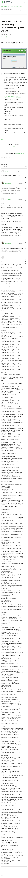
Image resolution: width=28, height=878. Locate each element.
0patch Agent (19, 6)
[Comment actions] (25, 177)
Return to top (4, 157)
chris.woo (7, 171)
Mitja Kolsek (8, 183)
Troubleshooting (11, 6)
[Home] (6, 2)
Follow (4, 36)
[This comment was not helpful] (25, 175)
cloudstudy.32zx (9, 199)
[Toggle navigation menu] (24, 2)
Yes (10, 146)
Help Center (4, 6)
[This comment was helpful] (25, 171)
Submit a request (19, 153)
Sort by (24, 166)
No (17, 146)
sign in (5, 867)
